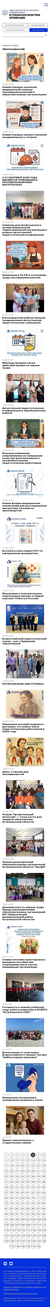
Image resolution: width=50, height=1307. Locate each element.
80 (43, 1203)
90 (11, 1214)
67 (17, 1197)
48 (43, 1181)
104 (44, 1219)
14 (33, 1160)
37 (27, 1176)
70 (33, 1197)
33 (6, 1176)
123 (17, 1235)
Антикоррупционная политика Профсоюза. (20, 1293)
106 (12, 1224)
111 (38, 1224)
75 (17, 1203)
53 (27, 1187)
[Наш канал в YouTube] (11, 1263)
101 (28, 1219)
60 (22, 1192)
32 (43, 1171)
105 (6, 1224)
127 (38, 1235)
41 (6, 1181)
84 (22, 1208)
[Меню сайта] (46, 5)
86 (33, 1208)
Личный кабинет (38, 25)
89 (6, 1214)
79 (38, 1203)
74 (11, 1203)
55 (38, 1187)
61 (27, 1192)
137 (12, 1246)
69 (27, 1197)
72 (43, 1197)
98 (11, 1219)
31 (38, 1171)
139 (22, 1246)
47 (38, 1181)
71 (38, 1197)
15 (38, 1160)
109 (28, 1224)
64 (43, 1192)
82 (11, 1208)
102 (33, 1219)
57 (6, 1192)
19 (17, 1165)
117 (28, 1230)
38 (33, 1176)
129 (6, 1240)
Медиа (15, 45)
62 (33, 1192)
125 (28, 1235)
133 (28, 1240)
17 (6, 1165)
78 (33, 1203)
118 (33, 1230)
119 (38, 1230)
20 (22, 1165)
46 (33, 1181)
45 (27, 1181)
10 (11, 1160)
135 (38, 1240)
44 (22, 1181)
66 (11, 1197)
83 (17, 1208)
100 (22, 1219)
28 (22, 1171)
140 (28, 1246)
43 (17, 1181)
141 (33, 1246)
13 (27, 1160)
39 (38, 1176)
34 (11, 1176)
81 (6, 1208)
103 (38, 1219)
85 (27, 1208)
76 (22, 1203)
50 (11, 1187)
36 (22, 1176)
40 (43, 1176)
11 (17, 1160)
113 (6, 1230)
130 (12, 1240)
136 (44, 1240)
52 (22, 1187)
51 (17, 1187)
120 (44, 1230)
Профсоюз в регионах (15, 30)
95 (38, 1214)
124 (22, 1235)
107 (17, 1224)
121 (6, 1235)
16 (43, 1160)
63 (38, 1192)
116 (22, 1230)
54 (33, 1187)
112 (44, 1224)
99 (17, 1219)
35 (17, 1176)
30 (33, 1171)
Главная (6, 45)
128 (44, 1235)
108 (22, 1224)
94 (33, 1214)
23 (38, 1165)
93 (27, 1214)
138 (17, 1246)
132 (22, 1240)
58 (11, 1192)
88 (43, 1208)
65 (6, 1197)
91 (17, 1214)
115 (17, 1230)
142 (38, 1246)
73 (6, 1203)
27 (17, 1171)
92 (22, 1214)
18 (11, 1165)
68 (22, 1197)
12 (22, 1160)
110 (33, 1224)
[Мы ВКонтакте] (5, 1263)
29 (27, 1171)
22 (33, 1165)
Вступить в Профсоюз (14, 25)
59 (17, 1192)
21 (27, 1165)
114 (12, 1230)
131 (17, 1240)
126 (33, 1235)
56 (43, 1187)
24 (43, 1165)
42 (11, 1181)
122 (12, 1235)
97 (6, 1219)
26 (11, 1171)
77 (27, 1203)
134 (33, 1240)
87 (38, 1208)
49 (6, 1187)
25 (6, 1171)
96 (43, 1214)
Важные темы (38, 30)
